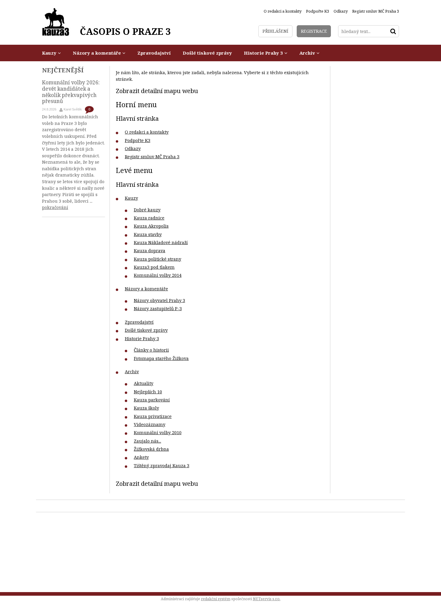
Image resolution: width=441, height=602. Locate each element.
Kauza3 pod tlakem (154, 267)
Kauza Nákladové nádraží (161, 242)
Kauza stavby (148, 234)
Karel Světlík (73, 109)
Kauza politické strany (157, 259)
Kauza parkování (152, 400)
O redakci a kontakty (147, 132)
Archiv (132, 371)
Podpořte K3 (137, 140)
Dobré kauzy (147, 210)
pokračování (55, 207)
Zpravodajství (139, 322)
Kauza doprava (149, 250)
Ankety (141, 457)
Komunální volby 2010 (158, 432)
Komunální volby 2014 (158, 275)
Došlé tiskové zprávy (146, 330)
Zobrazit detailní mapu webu (157, 90)
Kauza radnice (149, 218)
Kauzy (131, 198)
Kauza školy (146, 408)
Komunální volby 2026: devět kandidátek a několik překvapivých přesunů (71, 91)
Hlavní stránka (137, 118)
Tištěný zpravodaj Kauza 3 (161, 465)
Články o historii (151, 350)
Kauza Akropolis (151, 226)
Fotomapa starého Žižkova (161, 358)
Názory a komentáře (146, 289)
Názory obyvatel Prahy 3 (159, 300)
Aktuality (143, 383)
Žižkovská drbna (151, 449)
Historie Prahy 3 (142, 338)
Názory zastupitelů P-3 (158, 308)
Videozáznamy (149, 424)
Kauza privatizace (153, 416)
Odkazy (133, 148)
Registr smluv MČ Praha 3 (152, 156)
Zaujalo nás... (147, 441)
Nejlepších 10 (148, 392)
